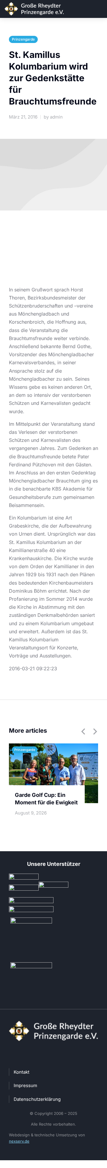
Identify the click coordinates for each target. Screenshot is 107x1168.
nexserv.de (19, 1141)
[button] (83, 731)
